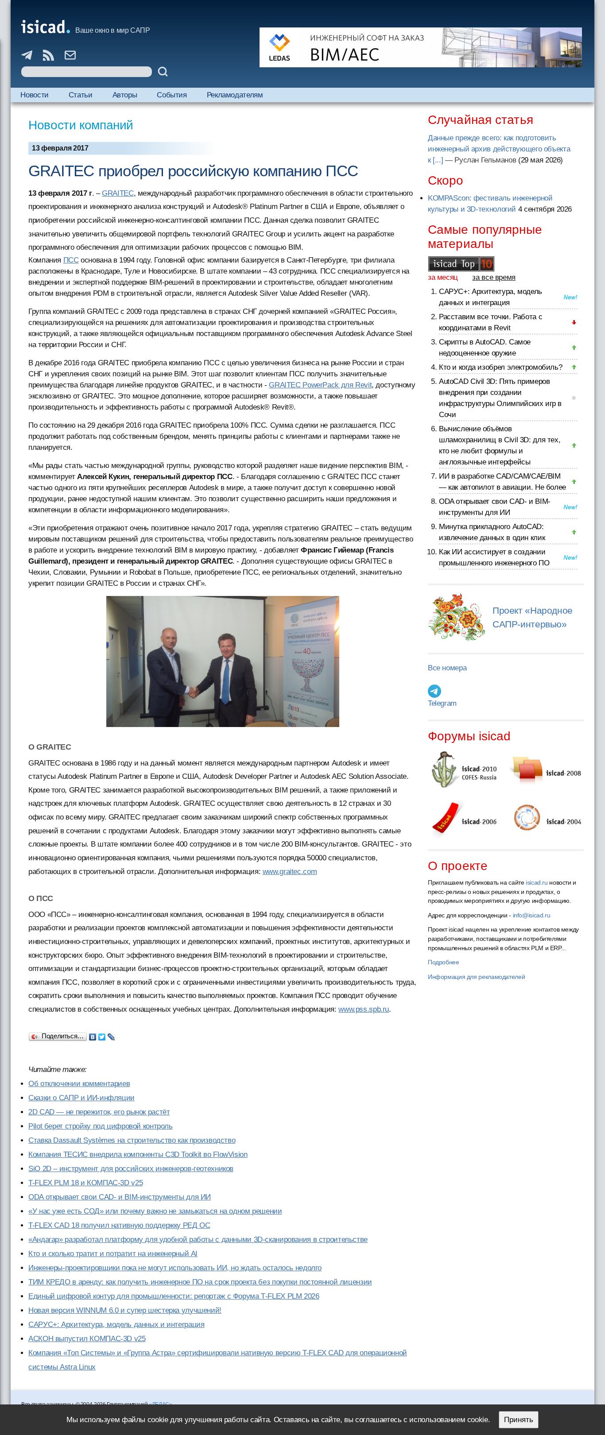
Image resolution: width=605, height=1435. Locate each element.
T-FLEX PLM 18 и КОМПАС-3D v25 (85, 1183)
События (171, 95)
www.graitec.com (290, 871)
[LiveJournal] (111, 1034)
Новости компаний (80, 125)
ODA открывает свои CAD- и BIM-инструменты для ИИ (119, 1197)
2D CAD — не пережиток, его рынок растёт (99, 1112)
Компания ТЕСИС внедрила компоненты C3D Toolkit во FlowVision (138, 1154)
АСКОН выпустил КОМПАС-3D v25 (87, 1338)
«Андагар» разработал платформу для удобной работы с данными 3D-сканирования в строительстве (198, 1239)
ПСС (71, 260)
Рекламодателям (235, 95)
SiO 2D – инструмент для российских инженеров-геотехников (130, 1168)
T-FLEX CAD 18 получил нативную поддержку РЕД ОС (119, 1225)
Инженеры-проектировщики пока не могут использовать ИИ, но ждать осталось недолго (175, 1268)
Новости (34, 95)
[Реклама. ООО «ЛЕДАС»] (421, 47)
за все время (494, 277)
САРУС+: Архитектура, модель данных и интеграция (116, 1324)
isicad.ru (537, 882)
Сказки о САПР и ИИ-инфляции (81, 1098)
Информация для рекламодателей (476, 976)
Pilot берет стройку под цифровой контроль (100, 1126)
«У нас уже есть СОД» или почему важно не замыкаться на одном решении (155, 1211)
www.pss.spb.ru (363, 1009)
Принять (518, 1420)
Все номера (447, 668)
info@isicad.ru (532, 915)
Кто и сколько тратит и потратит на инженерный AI (113, 1253)
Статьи (81, 95)
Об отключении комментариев (79, 1083)
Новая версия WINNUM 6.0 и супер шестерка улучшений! (124, 1310)
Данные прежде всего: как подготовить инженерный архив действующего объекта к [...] (499, 149)
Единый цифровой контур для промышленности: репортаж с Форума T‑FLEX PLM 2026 (173, 1296)
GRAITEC (117, 193)
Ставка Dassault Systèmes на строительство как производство (131, 1140)
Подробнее (443, 962)
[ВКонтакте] (92, 1034)
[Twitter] (102, 1034)
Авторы (124, 95)
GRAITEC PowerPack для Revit (320, 385)
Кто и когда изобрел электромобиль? (500, 367)
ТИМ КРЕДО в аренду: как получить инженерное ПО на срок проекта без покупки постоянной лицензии (200, 1282)
